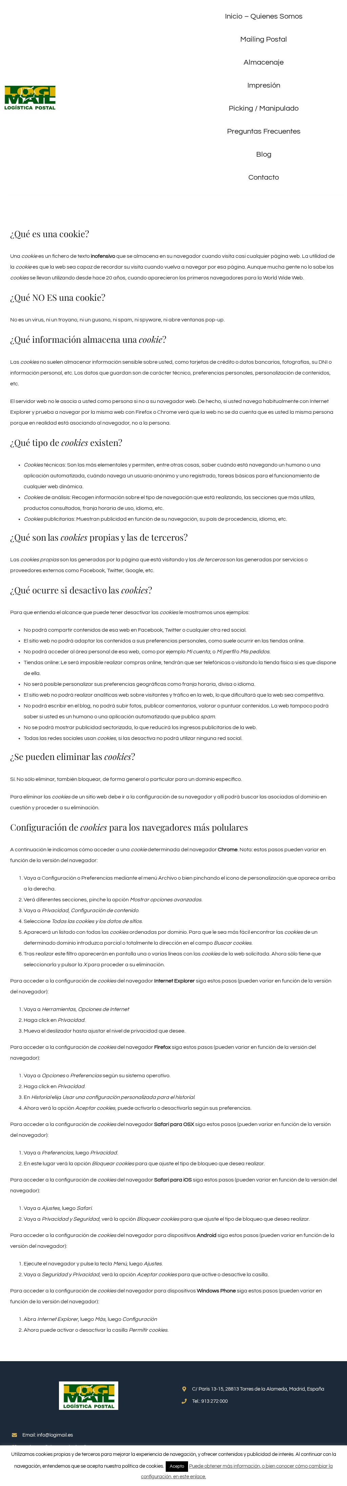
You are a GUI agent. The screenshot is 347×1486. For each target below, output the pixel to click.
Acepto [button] (177, 1466)
